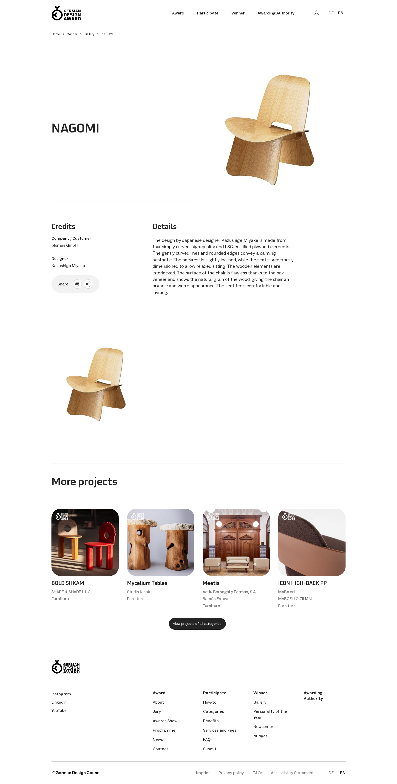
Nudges (260, 736)
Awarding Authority (276, 13)
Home (56, 34)
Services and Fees (219, 730)
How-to (209, 702)
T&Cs (257, 772)
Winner (238, 13)
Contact (160, 748)
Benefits (211, 720)
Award (178, 13)
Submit (209, 748)
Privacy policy (231, 772)
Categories (213, 711)
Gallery (259, 702)
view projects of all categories (197, 623)
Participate (207, 13)
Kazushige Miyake (68, 265)
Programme (164, 730)
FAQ (207, 739)
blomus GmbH (65, 245)
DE (331, 12)
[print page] (77, 284)
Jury (157, 711)
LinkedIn (59, 702)
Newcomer (263, 726)
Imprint (203, 772)
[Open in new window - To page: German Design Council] (76, 774)
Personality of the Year (270, 714)
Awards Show (165, 720)
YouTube (59, 710)
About (158, 702)
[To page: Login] (316, 13)
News (158, 739)
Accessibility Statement (292, 772)
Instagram (61, 694)
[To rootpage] (66, 13)
